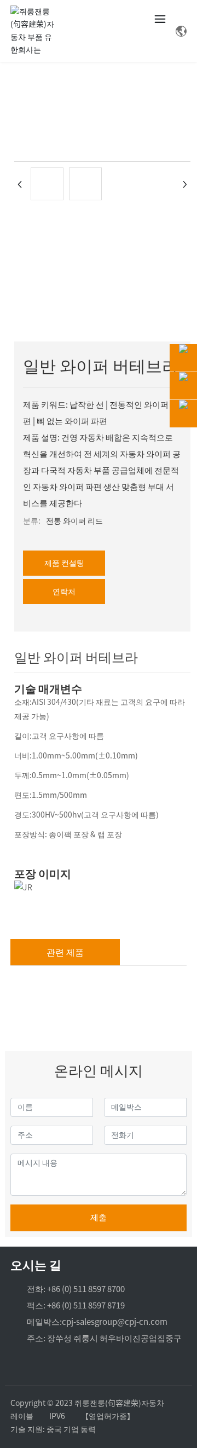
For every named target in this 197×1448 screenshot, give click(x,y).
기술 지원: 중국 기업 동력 (53, 1429)
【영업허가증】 (108, 1416)
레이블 (21, 1416)
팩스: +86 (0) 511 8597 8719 (76, 1305)
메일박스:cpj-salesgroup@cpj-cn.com (97, 1322)
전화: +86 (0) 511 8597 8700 (76, 1289)
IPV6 (57, 1416)
